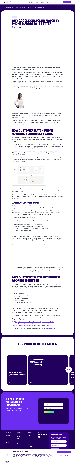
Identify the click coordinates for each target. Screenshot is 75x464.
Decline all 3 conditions (64, 455)
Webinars (19, 440)
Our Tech (37, 2)
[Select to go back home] (7, 2)
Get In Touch (30, 446)
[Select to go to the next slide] (70, 369)
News (29, 440)
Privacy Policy (51, 415)
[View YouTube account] (44, 435)
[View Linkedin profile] (39, 437)
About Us (56, 2)
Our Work (42, 2)
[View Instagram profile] (46, 435)
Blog (11, 7)
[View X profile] (41, 435)
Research (19, 443)
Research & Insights (49, 2)
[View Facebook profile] (39, 435)
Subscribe (54, 448)
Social (7, 440)
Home (7, 7)
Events (29, 442)
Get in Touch (67, 2)
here (58, 146)
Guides (18, 441)
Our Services (31, 2)
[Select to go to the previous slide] (67, 369)
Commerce (8, 437)
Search (7, 442)
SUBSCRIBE (48, 412)
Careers (29, 444)
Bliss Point (30, 437)
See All (18, 436)
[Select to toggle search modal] (60, 2)
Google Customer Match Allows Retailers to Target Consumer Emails (34, 322)
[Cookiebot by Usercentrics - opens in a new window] (6, 462)
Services (8, 432)
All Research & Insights (37, 348)
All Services (8, 435)
